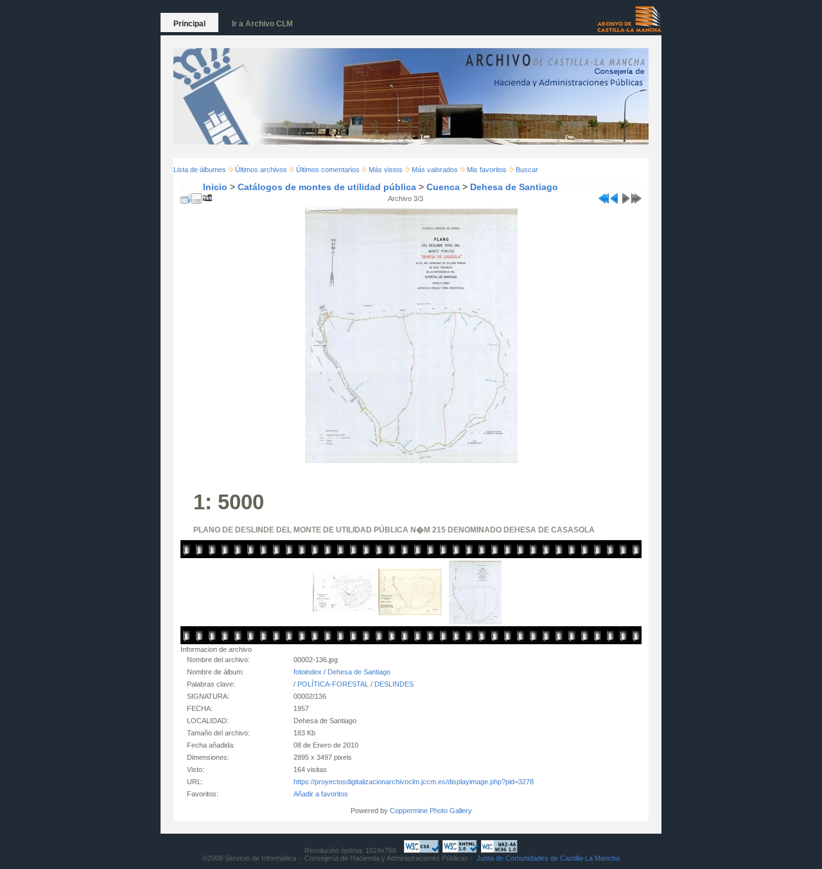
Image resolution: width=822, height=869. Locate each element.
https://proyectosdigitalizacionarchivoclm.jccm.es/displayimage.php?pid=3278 (413, 782)
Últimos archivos (261, 169)
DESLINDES (394, 684)
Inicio (215, 187)
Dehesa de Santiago (514, 187)
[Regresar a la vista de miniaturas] (185, 196)
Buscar (527, 169)
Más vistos (386, 169)
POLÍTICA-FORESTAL (333, 684)
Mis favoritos (487, 169)
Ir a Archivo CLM (262, 23)
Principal (189, 23)
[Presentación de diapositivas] (207, 196)
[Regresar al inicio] (604, 196)
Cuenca (443, 187)
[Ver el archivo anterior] (614, 196)
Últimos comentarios (328, 169)
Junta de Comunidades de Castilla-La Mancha (548, 858)
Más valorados (435, 169)
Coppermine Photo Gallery (431, 810)
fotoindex (307, 672)
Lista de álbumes (199, 169)
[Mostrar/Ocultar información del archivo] (196, 196)
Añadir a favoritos (320, 794)
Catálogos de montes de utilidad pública (327, 187)
